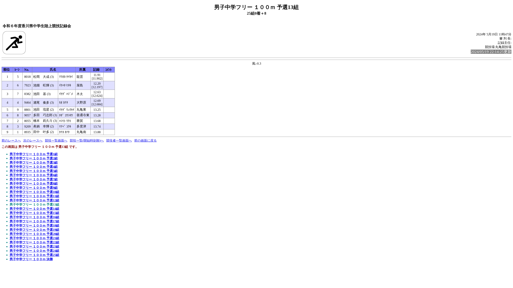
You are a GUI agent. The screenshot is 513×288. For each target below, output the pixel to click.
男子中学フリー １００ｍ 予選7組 (34, 179)
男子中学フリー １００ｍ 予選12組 (34, 200)
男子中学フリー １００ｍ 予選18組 (34, 225)
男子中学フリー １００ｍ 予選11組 (34, 196)
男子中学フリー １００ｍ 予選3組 (34, 162)
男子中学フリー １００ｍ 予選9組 (34, 187)
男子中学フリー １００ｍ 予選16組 (34, 217)
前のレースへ (11, 140)
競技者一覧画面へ (119, 140)
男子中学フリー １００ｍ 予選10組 (34, 192)
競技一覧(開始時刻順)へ (87, 140)
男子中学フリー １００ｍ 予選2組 (34, 158)
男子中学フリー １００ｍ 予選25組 (34, 255)
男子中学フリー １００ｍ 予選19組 (34, 229)
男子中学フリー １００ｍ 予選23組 (34, 246)
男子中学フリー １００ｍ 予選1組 (34, 154)
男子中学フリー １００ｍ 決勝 (31, 259)
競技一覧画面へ (56, 140)
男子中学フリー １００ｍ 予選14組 (34, 208)
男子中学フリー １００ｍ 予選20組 (34, 234)
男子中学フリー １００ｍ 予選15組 (34, 213)
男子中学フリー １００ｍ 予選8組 (34, 183)
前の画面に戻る (145, 140)
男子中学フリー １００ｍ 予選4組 (34, 166)
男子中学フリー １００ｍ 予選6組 (34, 175)
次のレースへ (32, 140)
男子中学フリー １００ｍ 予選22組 (34, 242)
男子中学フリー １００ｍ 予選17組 (34, 221)
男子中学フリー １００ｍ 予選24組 (34, 250)
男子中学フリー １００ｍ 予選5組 (34, 171)
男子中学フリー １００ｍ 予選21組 (34, 238)
